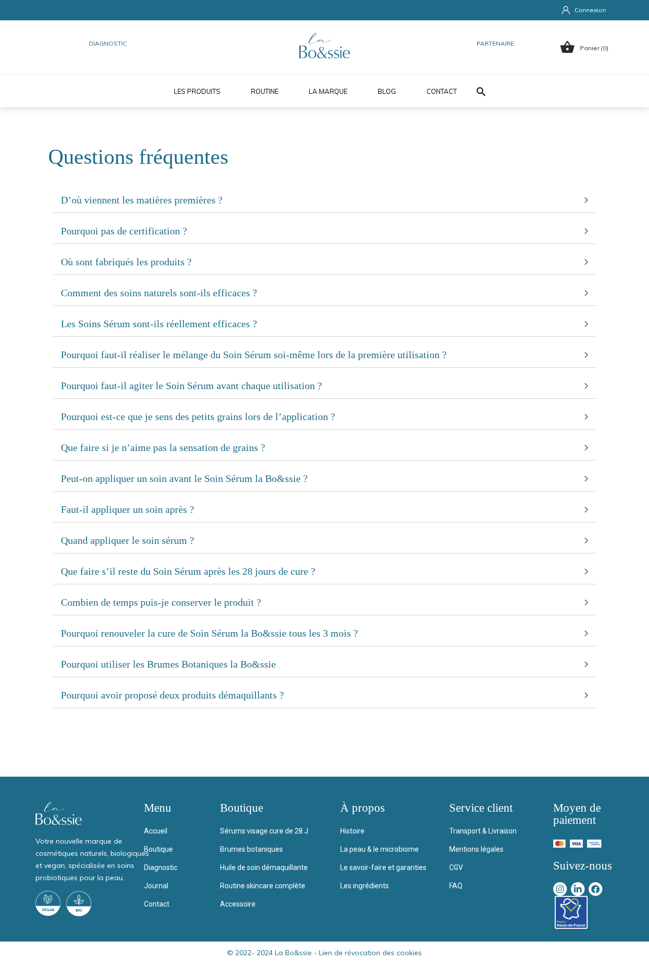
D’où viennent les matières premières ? (142, 199)
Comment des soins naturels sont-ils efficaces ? (159, 292)
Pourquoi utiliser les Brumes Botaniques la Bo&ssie (168, 664)
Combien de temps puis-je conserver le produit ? (161, 602)
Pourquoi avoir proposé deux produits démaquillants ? (172, 695)
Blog (387, 91)
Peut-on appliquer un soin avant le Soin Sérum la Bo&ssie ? (184, 478)
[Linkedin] (578, 889)
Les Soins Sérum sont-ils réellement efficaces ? (159, 323)
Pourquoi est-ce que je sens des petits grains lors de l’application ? (198, 416)
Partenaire (495, 43)
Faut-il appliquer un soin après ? (127, 509)
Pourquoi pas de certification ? (124, 230)
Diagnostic (108, 43)
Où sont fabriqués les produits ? (126, 261)
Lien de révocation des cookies (370, 952)
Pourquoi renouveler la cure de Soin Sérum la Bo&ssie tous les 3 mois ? (209, 633)
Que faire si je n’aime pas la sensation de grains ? (163, 447)
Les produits (197, 91)
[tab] (324, 200)
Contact (441, 91)
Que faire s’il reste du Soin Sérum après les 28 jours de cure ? (188, 571)
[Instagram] (560, 889)
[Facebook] (595, 889)
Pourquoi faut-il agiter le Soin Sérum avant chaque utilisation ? (191, 385)
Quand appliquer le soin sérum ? (127, 540)
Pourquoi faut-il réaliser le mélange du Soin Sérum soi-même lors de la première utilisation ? (254, 354)
